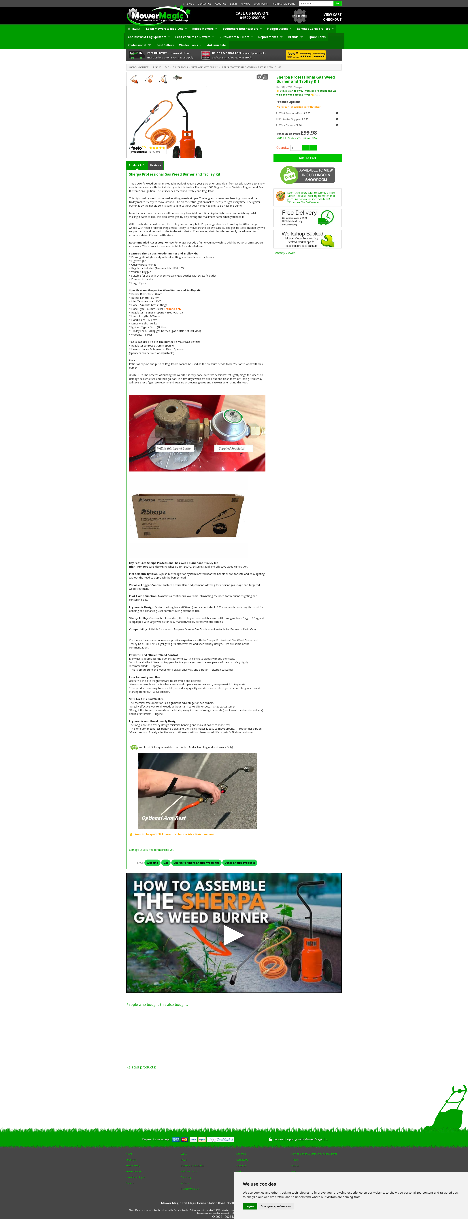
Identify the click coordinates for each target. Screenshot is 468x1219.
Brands (293, 37)
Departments (268, 37)
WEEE (184, 1153)
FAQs (184, 1159)
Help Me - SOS (189, 1171)
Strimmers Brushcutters (240, 29)
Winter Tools (188, 45)
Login (233, 3)
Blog (293, 1171)
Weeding (152, 862)
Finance (130, 1183)
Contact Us (204, 3)
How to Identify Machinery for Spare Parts (314, 1153)
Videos (185, 1183)
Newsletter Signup (136, 1177)
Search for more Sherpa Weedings (196, 862)
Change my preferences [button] (276, 1206)
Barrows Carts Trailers (313, 29)
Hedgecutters (277, 29)
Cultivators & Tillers (234, 37)
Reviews (245, 3)
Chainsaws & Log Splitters (147, 37)
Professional (137, 45)
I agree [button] (250, 1206)
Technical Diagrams (283, 3)
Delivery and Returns (192, 1165)
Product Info (137, 165)
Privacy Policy (133, 1165)
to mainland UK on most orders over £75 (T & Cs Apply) (170, 55)
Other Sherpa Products (239, 862)
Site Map (188, 3)
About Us (220, 3)
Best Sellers (165, 45)
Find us (295, 1165)
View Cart (333, 14)
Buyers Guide (133, 1171)
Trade (294, 1159)
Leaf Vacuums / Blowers (192, 37)
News (129, 1153)
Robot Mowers (203, 29)
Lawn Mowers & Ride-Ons (164, 29)
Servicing (186, 1177)
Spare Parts (261, 3)
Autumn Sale (216, 45)
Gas (165, 862)
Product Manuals (190, 1189)
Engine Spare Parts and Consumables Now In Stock (239, 55)
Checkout (332, 19)
